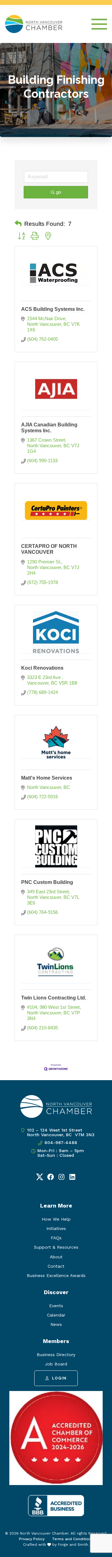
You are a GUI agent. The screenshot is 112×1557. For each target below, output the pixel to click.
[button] (18, 224)
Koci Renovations (42, 668)
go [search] (58, 192)
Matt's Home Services (46, 778)
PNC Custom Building (47, 882)
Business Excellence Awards (56, 1275)
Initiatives (56, 1228)
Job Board (56, 1363)
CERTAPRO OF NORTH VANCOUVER (49, 549)
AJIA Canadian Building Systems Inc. (49, 427)
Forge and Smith (73, 1544)
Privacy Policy (31, 1539)
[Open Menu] (99, 24)
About (56, 1256)
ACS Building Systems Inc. (53, 309)
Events (56, 1305)
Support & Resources (56, 1247)
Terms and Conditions (72, 1539)
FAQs (56, 1237)
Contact (56, 1266)
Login (59, 1378)
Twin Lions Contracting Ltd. (53, 997)
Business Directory (56, 1354)
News (56, 1324)
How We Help (56, 1219)
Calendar (56, 1315)
